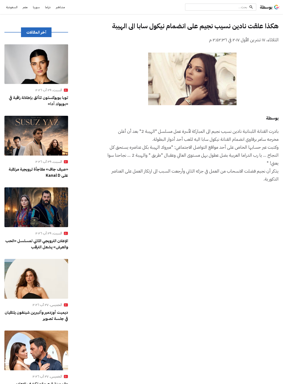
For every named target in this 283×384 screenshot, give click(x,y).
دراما (48, 7)
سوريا (36, 7)
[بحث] (251, 7)
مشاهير (60, 7)
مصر (25, 7)
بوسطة (266, 7)
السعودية (11, 7)
